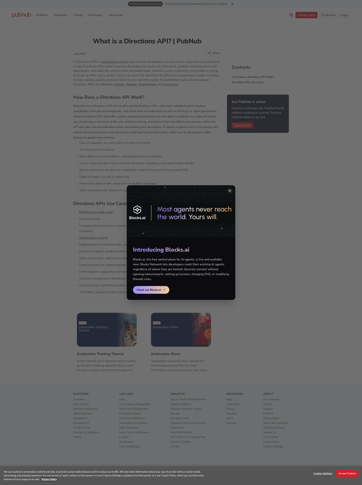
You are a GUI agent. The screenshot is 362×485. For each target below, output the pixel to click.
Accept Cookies (347, 473)
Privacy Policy (49, 479)
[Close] (230, 191)
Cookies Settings (323, 473)
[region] (181, 475)
